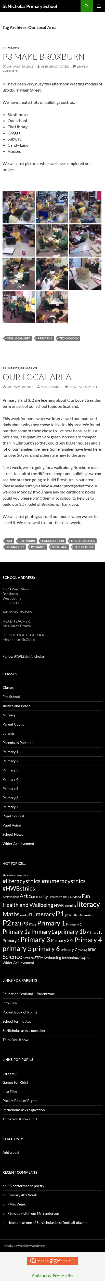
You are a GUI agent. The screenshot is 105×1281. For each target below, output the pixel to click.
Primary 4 (10, 779)
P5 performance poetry (25, 1186)
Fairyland (74, 896)
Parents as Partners (18, 742)
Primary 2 (11, 368)
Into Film (10, 1003)
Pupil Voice (12, 825)
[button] (19, 207)
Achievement (11, 896)
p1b (74, 915)
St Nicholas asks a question (24, 1030)
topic (84, 957)
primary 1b (72, 931)
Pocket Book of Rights (20, 1012)
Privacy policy (63, 1276)
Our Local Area (19, 338)
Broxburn (27, 540)
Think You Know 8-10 (20, 1119)
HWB (59, 905)
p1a (68, 915)
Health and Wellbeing (28, 905)
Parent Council (15, 724)
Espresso (10, 1073)
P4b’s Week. (16, 1204)
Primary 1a (17, 931)
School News (13, 834)
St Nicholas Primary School (30, 6)
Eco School (11, 696)
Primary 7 (10, 807)
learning (70, 906)
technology (68, 338)
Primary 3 (11, 48)
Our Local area (37, 377)
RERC (92, 950)
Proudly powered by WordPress (24, 1246)
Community (38, 896)
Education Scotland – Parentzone (29, 994)
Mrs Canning (51, 387)
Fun (86, 896)
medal (24, 915)
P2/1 (16, 924)
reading (82, 950)
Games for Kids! (15, 1082)
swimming (52, 957)
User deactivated (55, 66)
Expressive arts (58, 896)
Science (12, 956)
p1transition (86, 915)
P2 (7, 923)
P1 (60, 913)
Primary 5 (10, 788)
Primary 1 (10, 752)
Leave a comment (83, 387)
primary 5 (17, 948)
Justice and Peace (16, 706)
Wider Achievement (18, 843)
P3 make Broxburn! (45, 56)
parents (9, 733)
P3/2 (32, 924)
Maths (11, 914)
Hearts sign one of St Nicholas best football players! (48, 1222)
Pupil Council (13, 816)
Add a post (11, 1152)
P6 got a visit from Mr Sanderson (33, 1213)
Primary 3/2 (15, 547)
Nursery (9, 715)
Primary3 (38, 547)
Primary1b (94, 932)
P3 (25, 924)
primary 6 (46, 948)
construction (53, 540)
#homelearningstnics (15, 875)
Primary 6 (10, 797)
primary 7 (69, 949)
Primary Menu (99, 6)
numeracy (42, 914)
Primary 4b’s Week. (22, 1195)
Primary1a (44, 931)
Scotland (59, 547)
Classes (8, 687)
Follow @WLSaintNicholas (24, 656)
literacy (88, 904)
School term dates (17, 1021)
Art (9, 540)
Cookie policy (41, 1276)
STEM (39, 957)
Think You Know (16, 1039)
